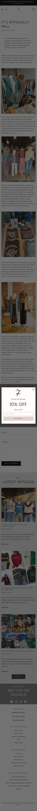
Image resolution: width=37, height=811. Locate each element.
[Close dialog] (33, 389)
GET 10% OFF (18, 419)
